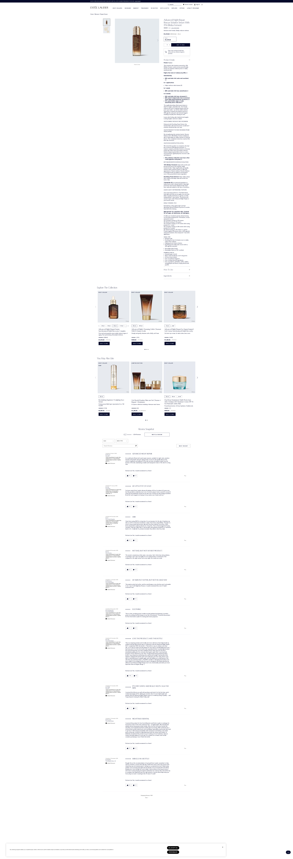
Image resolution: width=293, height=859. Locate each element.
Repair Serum (104, 14)
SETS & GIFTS (164, 8)
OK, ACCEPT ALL (173, 848)
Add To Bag (181, 45)
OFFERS (182, 8)
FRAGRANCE (144, 8)
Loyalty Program (193, 8)
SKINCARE (128, 8)
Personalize (173, 852)
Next (146, 797)
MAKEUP (136, 8)
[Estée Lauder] (99, 7)
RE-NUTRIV (154, 8)
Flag (185, 475)
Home (92, 14)
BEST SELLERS (117, 8)
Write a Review (157, 434)
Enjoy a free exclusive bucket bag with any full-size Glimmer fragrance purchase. (115, 1)
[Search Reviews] (136, 445)
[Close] (222, 847)
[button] (288, 852)
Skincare (97, 14)
